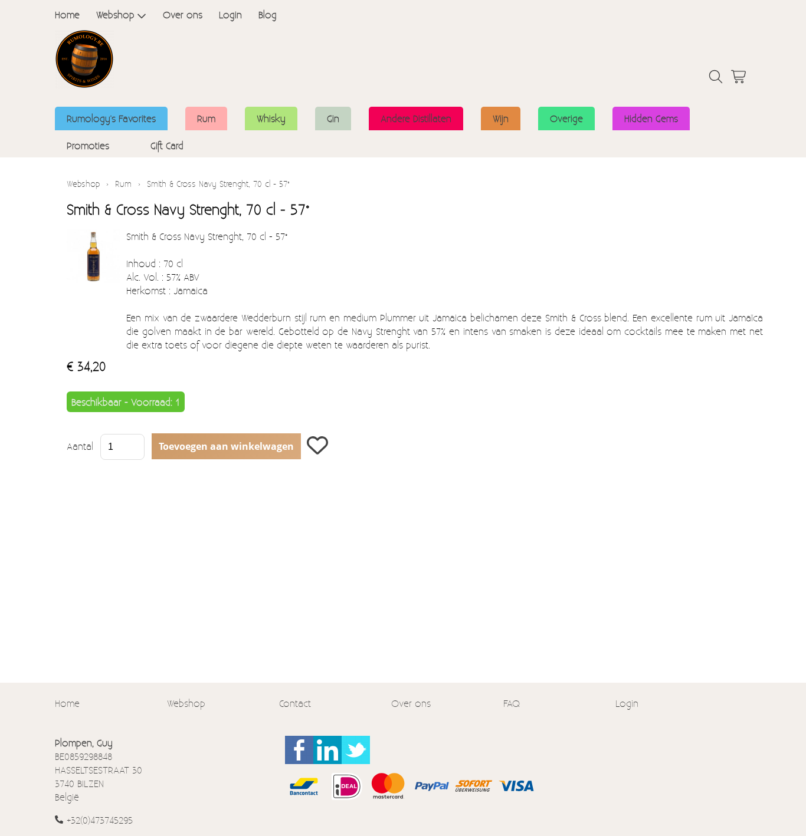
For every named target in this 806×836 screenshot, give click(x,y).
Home (67, 14)
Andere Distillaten (416, 118)
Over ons (182, 14)
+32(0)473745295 (100, 820)
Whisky (271, 118)
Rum (206, 118)
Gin (333, 118)
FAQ (511, 703)
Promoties (88, 145)
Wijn (501, 118)
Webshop (115, 14)
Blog (267, 14)
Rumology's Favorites (111, 118)
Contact (295, 703)
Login (230, 14)
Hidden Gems (651, 118)
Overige (566, 118)
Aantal (80, 446)
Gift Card (167, 145)
